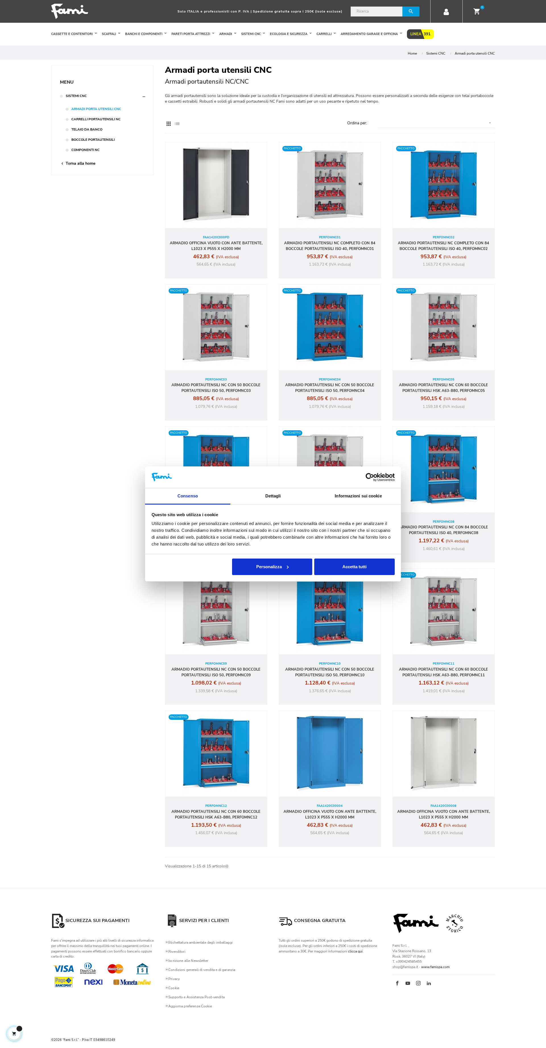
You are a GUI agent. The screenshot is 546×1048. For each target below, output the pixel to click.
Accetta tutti (354, 566)
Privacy (174, 979)
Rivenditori (176, 951)
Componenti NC (85, 150)
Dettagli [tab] (273, 495)
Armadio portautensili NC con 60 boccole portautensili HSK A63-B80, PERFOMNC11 (443, 672)
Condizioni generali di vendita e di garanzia (201, 970)
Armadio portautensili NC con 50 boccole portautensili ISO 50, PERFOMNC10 (329, 672)
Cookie (173, 988)
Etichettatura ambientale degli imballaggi (200, 942)
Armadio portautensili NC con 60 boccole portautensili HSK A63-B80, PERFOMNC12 (215, 814)
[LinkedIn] (429, 983)
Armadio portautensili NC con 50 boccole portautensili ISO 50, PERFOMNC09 (215, 672)
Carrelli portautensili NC (96, 119)
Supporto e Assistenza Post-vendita (196, 997)
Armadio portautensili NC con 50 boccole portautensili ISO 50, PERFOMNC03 (215, 388)
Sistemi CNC (76, 96)
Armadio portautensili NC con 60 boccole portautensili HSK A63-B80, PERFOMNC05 (443, 388)
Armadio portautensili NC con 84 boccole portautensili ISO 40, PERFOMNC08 (443, 530)
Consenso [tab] (187, 495)
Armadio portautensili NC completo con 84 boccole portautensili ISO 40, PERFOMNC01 (329, 246)
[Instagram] (418, 983)
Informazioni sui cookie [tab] (358, 495)
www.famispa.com (435, 967)
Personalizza (269, 566)
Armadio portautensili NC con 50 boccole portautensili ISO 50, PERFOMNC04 (329, 388)
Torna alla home (78, 163)
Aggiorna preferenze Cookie (190, 1006)
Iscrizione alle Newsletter (188, 960)
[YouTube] (408, 983)
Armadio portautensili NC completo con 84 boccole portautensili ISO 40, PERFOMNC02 (443, 246)
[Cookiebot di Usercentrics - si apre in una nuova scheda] (370, 477)
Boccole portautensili (93, 139)
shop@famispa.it (405, 967)
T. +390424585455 (407, 961)
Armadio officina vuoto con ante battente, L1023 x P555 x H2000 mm (216, 246)
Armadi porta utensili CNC (96, 109)
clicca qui (355, 951)
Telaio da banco (86, 129)
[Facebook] (397, 983)
